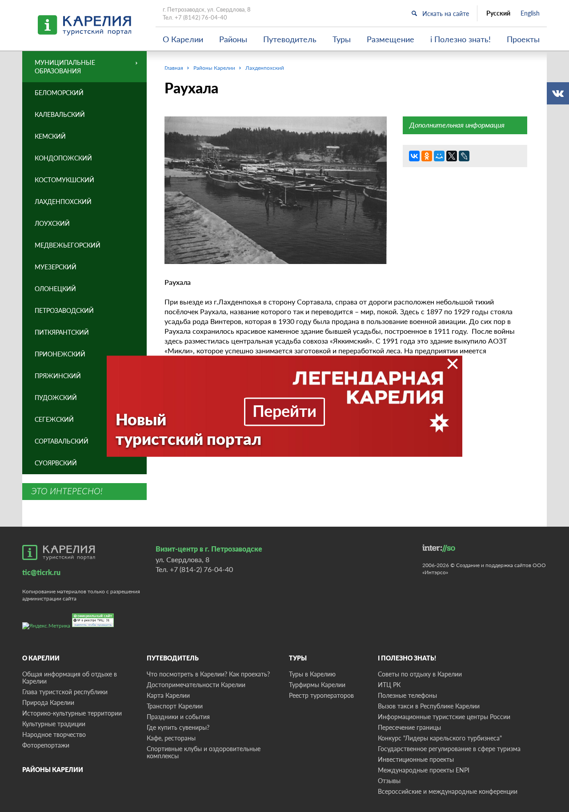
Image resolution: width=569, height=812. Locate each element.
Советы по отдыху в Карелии (420, 674)
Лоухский (52, 223)
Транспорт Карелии (175, 706)
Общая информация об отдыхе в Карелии (69, 677)
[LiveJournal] (464, 156)
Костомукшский (64, 180)
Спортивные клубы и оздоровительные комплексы (203, 752)
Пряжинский (58, 376)
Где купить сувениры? (178, 727)
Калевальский (60, 114)
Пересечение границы (409, 727)
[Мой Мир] (439, 156)
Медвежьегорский (67, 245)
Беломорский (59, 92)
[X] (451, 156)
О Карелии (183, 39)
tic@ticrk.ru (41, 572)
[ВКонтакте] (414, 156)
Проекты (523, 39)
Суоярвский (56, 463)
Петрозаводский (64, 310)
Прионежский (60, 354)
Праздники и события (178, 716)
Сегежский (54, 419)
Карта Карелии (168, 695)
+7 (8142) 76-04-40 (201, 17)
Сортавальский (61, 441)
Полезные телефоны (407, 695)
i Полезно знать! (460, 39)
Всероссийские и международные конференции (447, 791)
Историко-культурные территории (72, 713)
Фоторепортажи (45, 745)
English (530, 13)
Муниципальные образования (65, 67)
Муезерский (55, 267)
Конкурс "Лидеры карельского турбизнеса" (440, 738)
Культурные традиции (53, 724)
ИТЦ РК (389, 684)
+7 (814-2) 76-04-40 (201, 569)
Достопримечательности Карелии (196, 684)
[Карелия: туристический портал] (58, 552)
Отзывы (389, 780)
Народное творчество (54, 734)
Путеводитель (290, 39)
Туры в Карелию (312, 674)
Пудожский (56, 397)
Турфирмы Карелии (317, 684)
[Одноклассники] (426, 156)
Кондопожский (63, 158)
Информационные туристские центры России (444, 716)
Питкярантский (62, 332)
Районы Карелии (52, 769)
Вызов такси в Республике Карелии (429, 706)
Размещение (390, 39)
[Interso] (438, 548)
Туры (342, 39)
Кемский (50, 136)
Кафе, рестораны (171, 738)
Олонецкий (55, 288)
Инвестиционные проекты (416, 759)
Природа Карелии (48, 702)
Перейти (284, 410)
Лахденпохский (63, 201)
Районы (233, 39)
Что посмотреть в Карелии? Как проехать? (208, 674)
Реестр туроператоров (321, 695)
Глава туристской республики (65, 692)
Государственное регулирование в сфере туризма (449, 748)
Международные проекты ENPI (423, 770)
